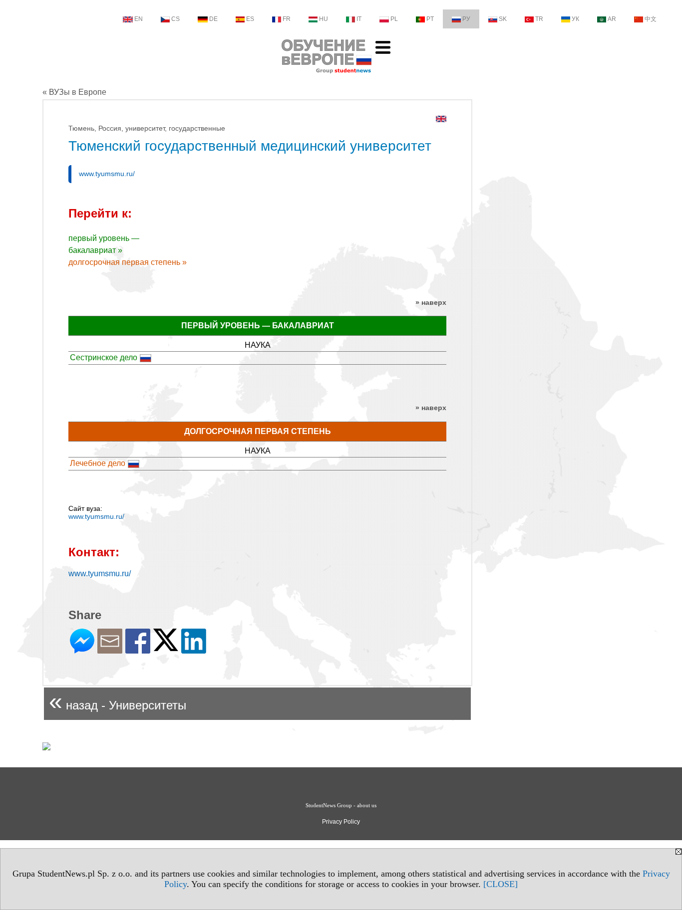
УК (575, 18)
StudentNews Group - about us (341, 805)
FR (287, 18)
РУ (466, 18)
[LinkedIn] (193, 649)
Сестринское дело (103, 357)
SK (503, 18)
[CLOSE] (500, 884)
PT (430, 18)
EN (138, 18)
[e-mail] (109, 649)
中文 (651, 18)
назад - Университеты (117, 701)
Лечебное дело (97, 463)
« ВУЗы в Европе (74, 92)
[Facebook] (137, 649)
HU (323, 18)
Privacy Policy (341, 821)
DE (213, 18)
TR (539, 18)
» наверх (430, 302)
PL (394, 18)
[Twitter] (165, 647)
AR (612, 18)
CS (175, 18)
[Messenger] (82, 649)
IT (358, 18)
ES (250, 18)
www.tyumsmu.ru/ (107, 174)
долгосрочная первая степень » (127, 262)
